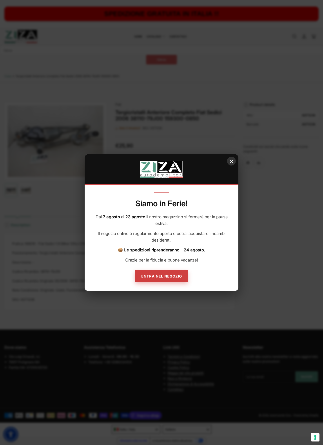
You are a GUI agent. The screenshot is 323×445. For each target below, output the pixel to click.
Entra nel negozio (161, 276)
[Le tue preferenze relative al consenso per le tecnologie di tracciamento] (315, 437)
